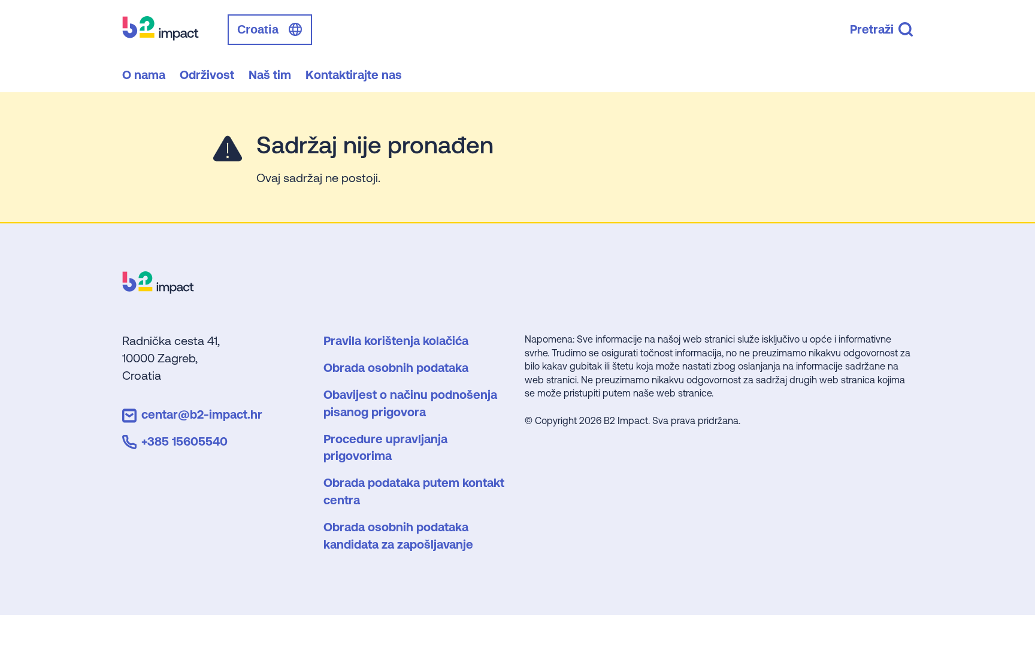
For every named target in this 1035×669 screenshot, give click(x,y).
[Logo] (158, 289)
